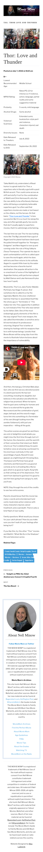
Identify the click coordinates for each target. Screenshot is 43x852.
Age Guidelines (21, 735)
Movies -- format (25, 554)
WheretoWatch (13, 702)
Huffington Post (27, 699)
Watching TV (21, 750)
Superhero (29, 560)
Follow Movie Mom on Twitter (21, 644)
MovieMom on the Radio (21, 754)
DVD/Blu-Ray (10, 554)
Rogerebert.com (12, 699)
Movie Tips (21, 743)
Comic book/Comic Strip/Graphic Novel (20, 551)
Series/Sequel (17, 560)
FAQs (21, 739)
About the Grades (21, 746)
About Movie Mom (21, 731)
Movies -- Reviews (12, 557)
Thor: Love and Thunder (19, 216)
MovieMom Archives (21, 724)
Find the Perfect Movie (21, 728)
